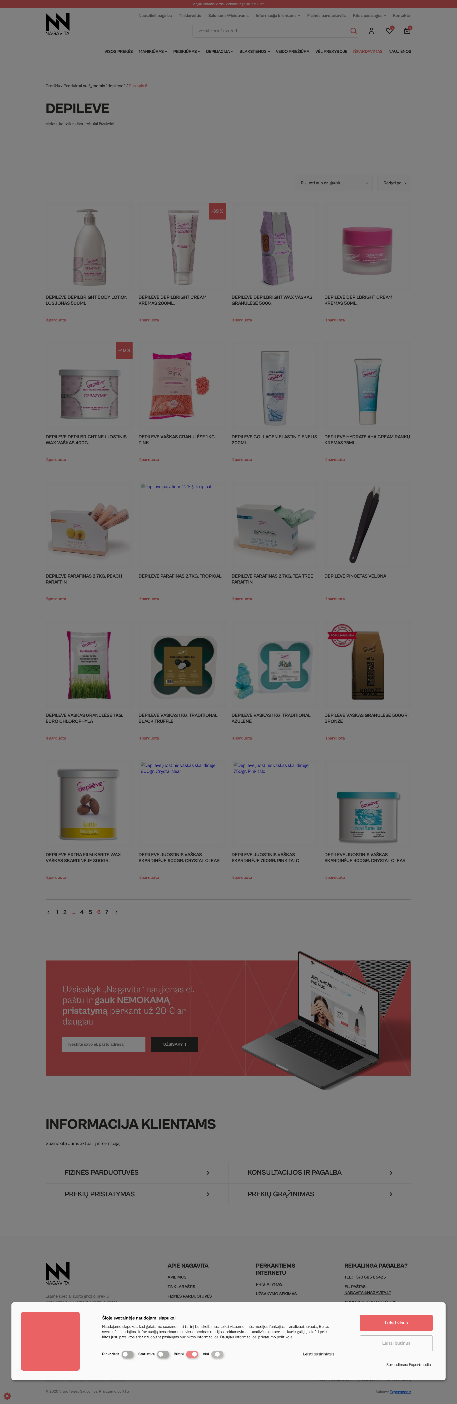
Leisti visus (396, 1323)
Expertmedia (420, 1364)
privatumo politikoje (275, 1337)
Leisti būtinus (396, 1343)
